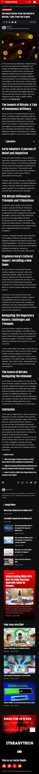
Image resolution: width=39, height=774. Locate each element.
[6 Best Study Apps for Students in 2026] (19, 637)
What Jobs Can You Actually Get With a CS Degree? (23, 551)
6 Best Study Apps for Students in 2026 (17, 648)
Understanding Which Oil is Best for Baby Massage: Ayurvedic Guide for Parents (19, 581)
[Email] (12, 22)
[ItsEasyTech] (11, 2)
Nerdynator (15, 99)
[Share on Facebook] (6, 22)
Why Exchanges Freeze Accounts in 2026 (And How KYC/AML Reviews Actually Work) (18, 461)
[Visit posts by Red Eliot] (4, 28)
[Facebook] (4, 766)
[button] (3, 2)
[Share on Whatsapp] (27, 482)
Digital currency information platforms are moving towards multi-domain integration (19, 467)
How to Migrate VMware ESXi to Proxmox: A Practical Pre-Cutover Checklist (24, 540)
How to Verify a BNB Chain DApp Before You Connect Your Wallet (19, 474)
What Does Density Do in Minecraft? (18, 510)
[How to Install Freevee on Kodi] (8, 561)
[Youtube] (20, 766)
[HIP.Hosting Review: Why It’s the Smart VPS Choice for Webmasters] (8, 528)
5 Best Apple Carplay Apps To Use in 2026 (17, 675)
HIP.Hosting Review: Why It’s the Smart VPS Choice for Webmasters (23, 528)
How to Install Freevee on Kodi (23, 560)
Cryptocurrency (7, 9)
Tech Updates (10, 573)
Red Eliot (9, 26)
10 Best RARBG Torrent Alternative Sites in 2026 (19, 702)
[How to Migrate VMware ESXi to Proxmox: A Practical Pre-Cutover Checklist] (8, 540)
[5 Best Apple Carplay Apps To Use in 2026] (19, 664)
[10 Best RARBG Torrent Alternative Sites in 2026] (19, 691)
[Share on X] (9, 22)
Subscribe (32, 730)
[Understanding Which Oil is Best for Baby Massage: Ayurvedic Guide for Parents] (19, 596)
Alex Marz (6, 651)
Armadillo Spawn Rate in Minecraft (18, 518)
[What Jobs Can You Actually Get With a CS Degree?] (8, 552)
